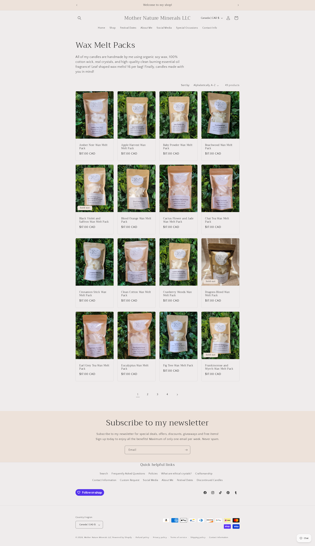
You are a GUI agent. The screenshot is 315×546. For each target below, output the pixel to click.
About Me (167, 480)
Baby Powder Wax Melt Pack (177, 147)
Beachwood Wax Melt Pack (218, 147)
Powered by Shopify (122, 538)
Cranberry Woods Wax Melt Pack (177, 294)
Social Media (150, 480)
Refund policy (142, 537)
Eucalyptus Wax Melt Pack (135, 367)
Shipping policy (198, 537)
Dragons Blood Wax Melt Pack (217, 294)
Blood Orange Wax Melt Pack (136, 220)
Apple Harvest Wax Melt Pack (133, 147)
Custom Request (129, 480)
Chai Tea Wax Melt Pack (217, 220)
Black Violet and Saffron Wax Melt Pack (94, 220)
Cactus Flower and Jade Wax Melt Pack (178, 220)
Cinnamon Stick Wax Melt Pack (92, 294)
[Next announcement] (238, 5)
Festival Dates (185, 480)
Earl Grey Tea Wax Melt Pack (94, 367)
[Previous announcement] (77, 5)
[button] (79, 18)
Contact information (218, 537)
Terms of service (178, 537)
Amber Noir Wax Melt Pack (93, 147)
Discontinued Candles (210, 480)
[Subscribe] (186, 450)
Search (104, 473)
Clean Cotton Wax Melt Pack (136, 294)
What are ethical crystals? (176, 473)
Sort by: (185, 85)
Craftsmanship (204, 473)
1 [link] (137, 394)
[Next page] (177, 395)
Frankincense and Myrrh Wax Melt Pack (219, 367)
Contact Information (104, 480)
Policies (153, 473)
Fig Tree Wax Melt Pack (178, 365)
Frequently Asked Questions (128, 473)
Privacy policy (160, 537)
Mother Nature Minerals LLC (98, 538)
